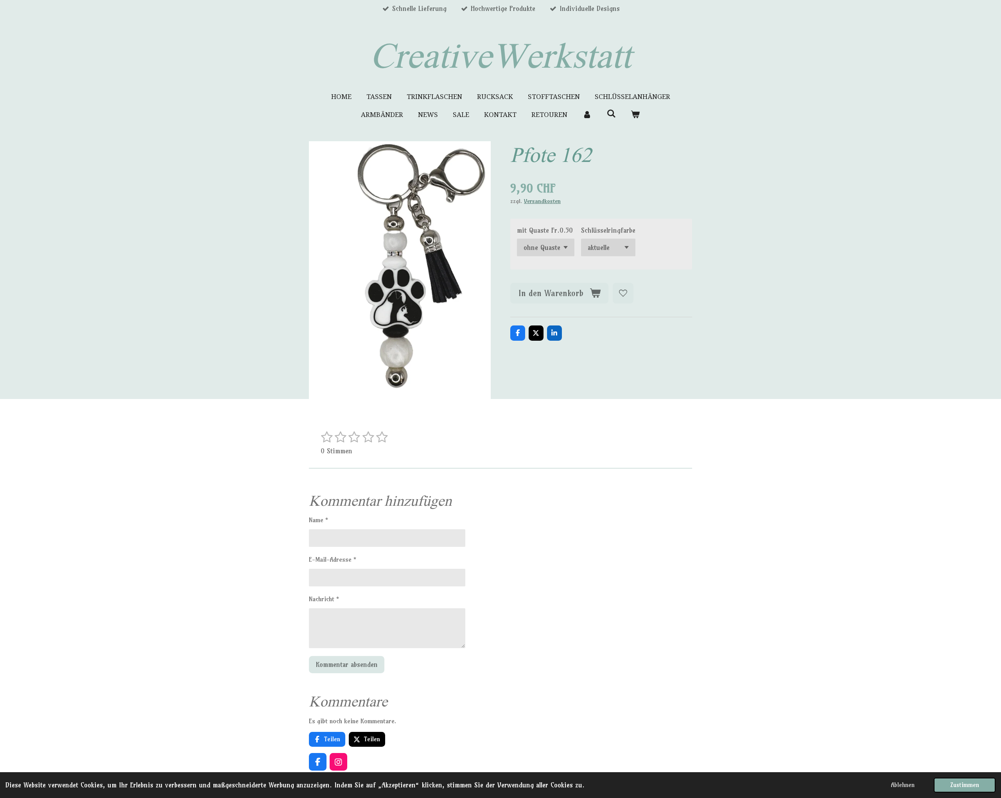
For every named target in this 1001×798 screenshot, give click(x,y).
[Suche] (611, 114)
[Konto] (587, 115)
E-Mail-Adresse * (332, 559)
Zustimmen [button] (964, 785)
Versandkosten (542, 201)
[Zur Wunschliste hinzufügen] (623, 293)
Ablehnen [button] (903, 785)
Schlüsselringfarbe (608, 230)
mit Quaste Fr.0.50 (545, 230)
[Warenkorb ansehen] (635, 115)
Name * (318, 520)
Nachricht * (324, 599)
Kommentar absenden (347, 664)
